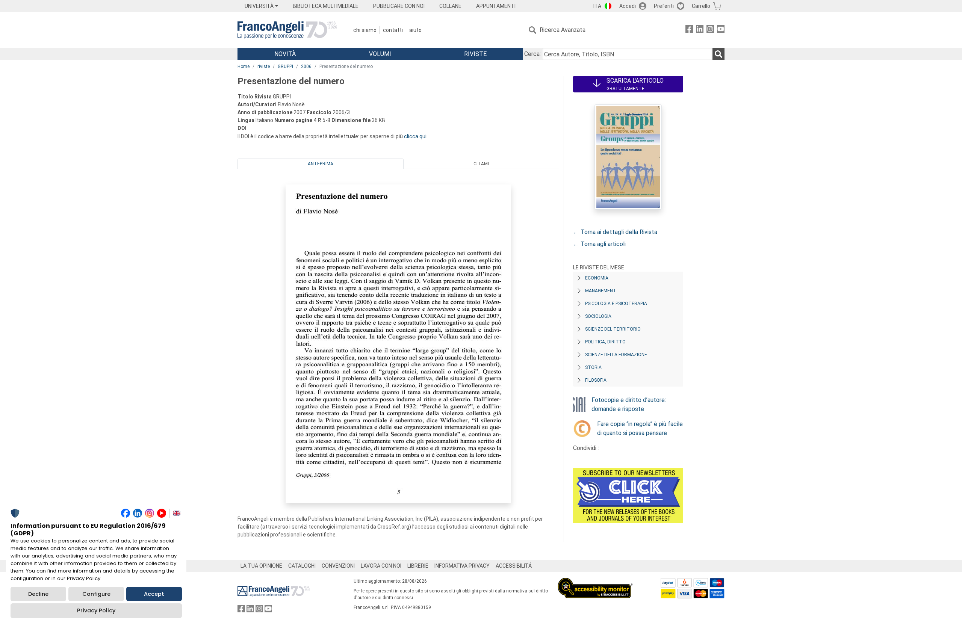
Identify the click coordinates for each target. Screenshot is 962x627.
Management (600, 290)
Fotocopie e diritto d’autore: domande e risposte (628, 404)
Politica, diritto (605, 341)
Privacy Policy (96, 610)
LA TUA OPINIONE (261, 566)
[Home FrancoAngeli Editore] (287, 30)
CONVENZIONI (338, 566)
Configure (96, 594)
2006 (306, 66)
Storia (593, 367)
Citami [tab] (481, 163)
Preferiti (664, 6)
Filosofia (596, 380)
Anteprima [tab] (320, 163)
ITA (597, 6)
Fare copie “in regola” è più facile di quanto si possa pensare (640, 428)
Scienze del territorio (613, 329)
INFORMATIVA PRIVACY (462, 566)
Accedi (627, 6)
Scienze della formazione (616, 354)
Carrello (701, 6)
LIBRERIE (417, 566)
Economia (596, 278)
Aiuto (415, 30)
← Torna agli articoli (599, 244)
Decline (38, 594)
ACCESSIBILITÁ (514, 566)
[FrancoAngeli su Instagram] (710, 30)
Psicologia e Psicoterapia (616, 303)
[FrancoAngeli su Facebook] (689, 30)
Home (243, 66)
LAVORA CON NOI (381, 566)
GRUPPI (285, 66)
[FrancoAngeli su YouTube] (721, 30)
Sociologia (598, 316)
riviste (263, 66)
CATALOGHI (302, 566)
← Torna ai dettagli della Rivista (615, 232)
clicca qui (415, 136)
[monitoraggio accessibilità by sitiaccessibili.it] (595, 582)
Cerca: (532, 53)
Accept (154, 594)
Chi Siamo (365, 30)
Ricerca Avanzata (562, 29)
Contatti (393, 30)
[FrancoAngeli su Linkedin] (699, 30)
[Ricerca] (718, 54)
